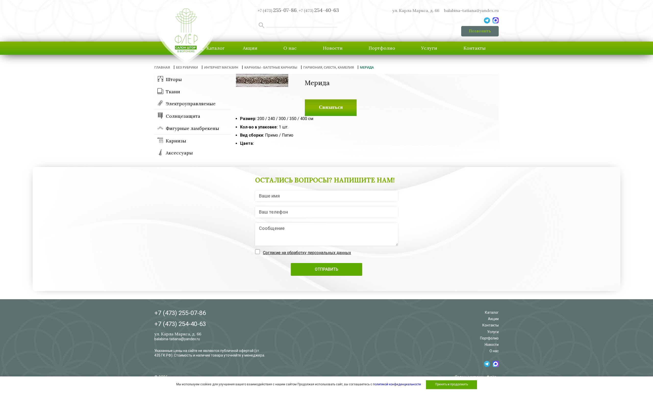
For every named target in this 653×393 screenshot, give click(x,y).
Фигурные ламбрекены (192, 128)
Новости (333, 48)
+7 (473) (319, 10)
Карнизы (176, 141)
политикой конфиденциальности (397, 384)
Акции (250, 48)
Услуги (429, 48)
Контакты (474, 48)
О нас (290, 48)
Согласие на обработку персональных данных (307, 252)
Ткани (173, 92)
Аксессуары (179, 153)
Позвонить (480, 30)
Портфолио (382, 48)
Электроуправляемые (191, 104)
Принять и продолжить (451, 384)
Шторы (174, 79)
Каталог (492, 312)
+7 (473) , (278, 10)
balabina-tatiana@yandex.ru (471, 10)
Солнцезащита (183, 116)
